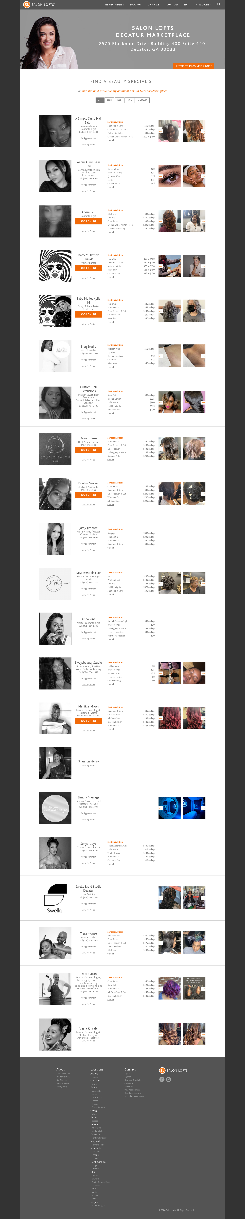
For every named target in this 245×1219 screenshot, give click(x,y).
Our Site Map (61, 1080)
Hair (109, 100)
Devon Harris (88, 438)
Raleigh (94, 1165)
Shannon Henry (88, 761)
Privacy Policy (61, 1087)
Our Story (172, 4)
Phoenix (95, 1077)
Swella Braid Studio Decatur (88, 889)
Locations (135, 4)
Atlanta (95, 1114)
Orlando (95, 1101)
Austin (94, 1192)
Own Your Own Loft (132, 1080)
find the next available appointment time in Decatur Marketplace (124, 91)
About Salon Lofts (63, 1073)
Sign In (127, 1073)
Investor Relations (63, 1077)
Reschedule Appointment (134, 1096)
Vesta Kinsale (88, 1028)
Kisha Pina (88, 619)
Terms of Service (62, 1083)
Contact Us (128, 1083)
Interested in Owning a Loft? (194, 66)
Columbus (95, 1179)
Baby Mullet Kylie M (88, 301)
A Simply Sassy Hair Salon (88, 120)
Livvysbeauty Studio (88, 663)
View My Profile (88, 144)
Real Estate (128, 1087)
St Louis (95, 1159)
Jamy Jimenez (88, 528)
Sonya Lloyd (88, 844)
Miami (94, 1094)
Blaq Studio (88, 347)
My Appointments (114, 4)
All (100, 100)
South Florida (97, 1097)
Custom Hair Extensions (88, 389)
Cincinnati (96, 1185)
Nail (119, 100)
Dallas (94, 1199)
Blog (187, 4)
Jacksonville (96, 1091)
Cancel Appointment (132, 1093)
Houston (95, 1195)
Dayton (95, 1176)
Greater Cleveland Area (101, 1182)
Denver (94, 1084)
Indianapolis (96, 1128)
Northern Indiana (98, 1131)
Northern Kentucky (99, 1138)
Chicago (95, 1121)
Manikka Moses (88, 706)
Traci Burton (88, 974)
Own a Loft (154, 4)
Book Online (88, 221)
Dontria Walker (88, 483)
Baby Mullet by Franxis (88, 257)
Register (127, 1077)
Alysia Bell (89, 212)
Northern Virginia (98, 1205)
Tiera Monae (88, 933)
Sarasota (95, 1104)
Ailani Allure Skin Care (88, 164)
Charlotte (95, 1169)
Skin (129, 100)
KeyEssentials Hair (88, 573)
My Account (202, 4)
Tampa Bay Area (98, 1107)
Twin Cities (96, 1152)
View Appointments (132, 1090)
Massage (142, 100)
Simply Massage (88, 797)
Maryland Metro (98, 1145)
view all (110, 140)
